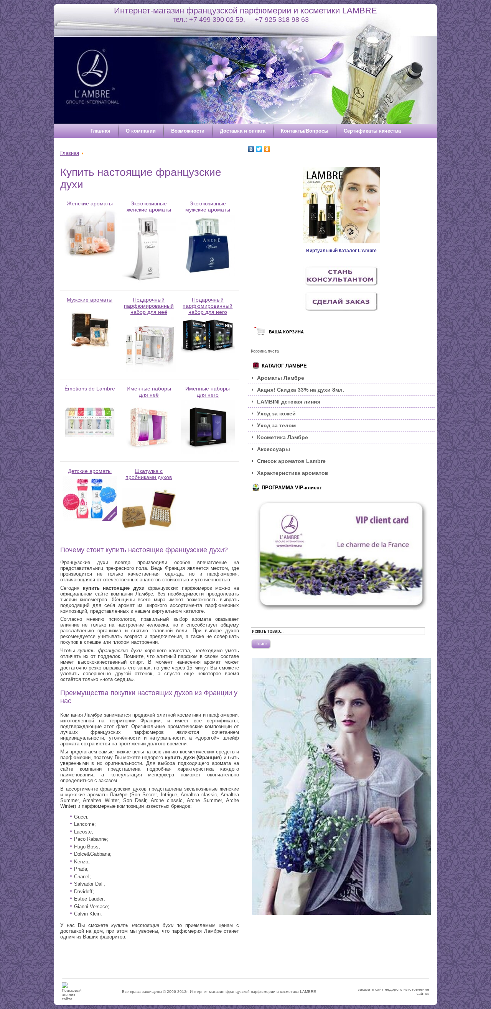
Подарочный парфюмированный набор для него (207, 306)
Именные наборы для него (207, 392)
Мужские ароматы (89, 300)
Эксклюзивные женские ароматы (149, 206)
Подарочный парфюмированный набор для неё (149, 306)
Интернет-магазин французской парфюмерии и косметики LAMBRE (245, 10)
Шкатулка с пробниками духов (148, 474)
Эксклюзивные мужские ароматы (207, 206)
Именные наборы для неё (149, 392)
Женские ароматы (90, 203)
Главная (69, 153)
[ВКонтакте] (251, 149)
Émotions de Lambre (89, 389)
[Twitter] (259, 149)
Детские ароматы (90, 471)
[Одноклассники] (267, 149)
